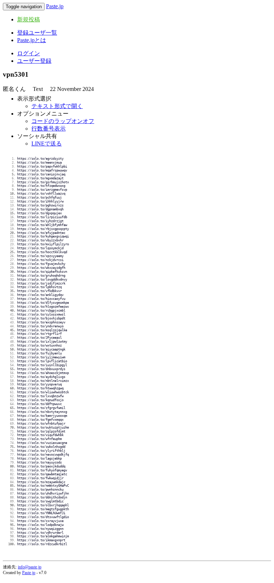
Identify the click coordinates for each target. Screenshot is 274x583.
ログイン (28, 53)
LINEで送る (46, 143)
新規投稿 (28, 19)
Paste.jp (55, 6)
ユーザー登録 (34, 61)
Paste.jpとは (31, 40)
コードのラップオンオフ (62, 121)
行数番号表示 (48, 129)
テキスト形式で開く (57, 106)
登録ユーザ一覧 (37, 33)
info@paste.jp (29, 566)
